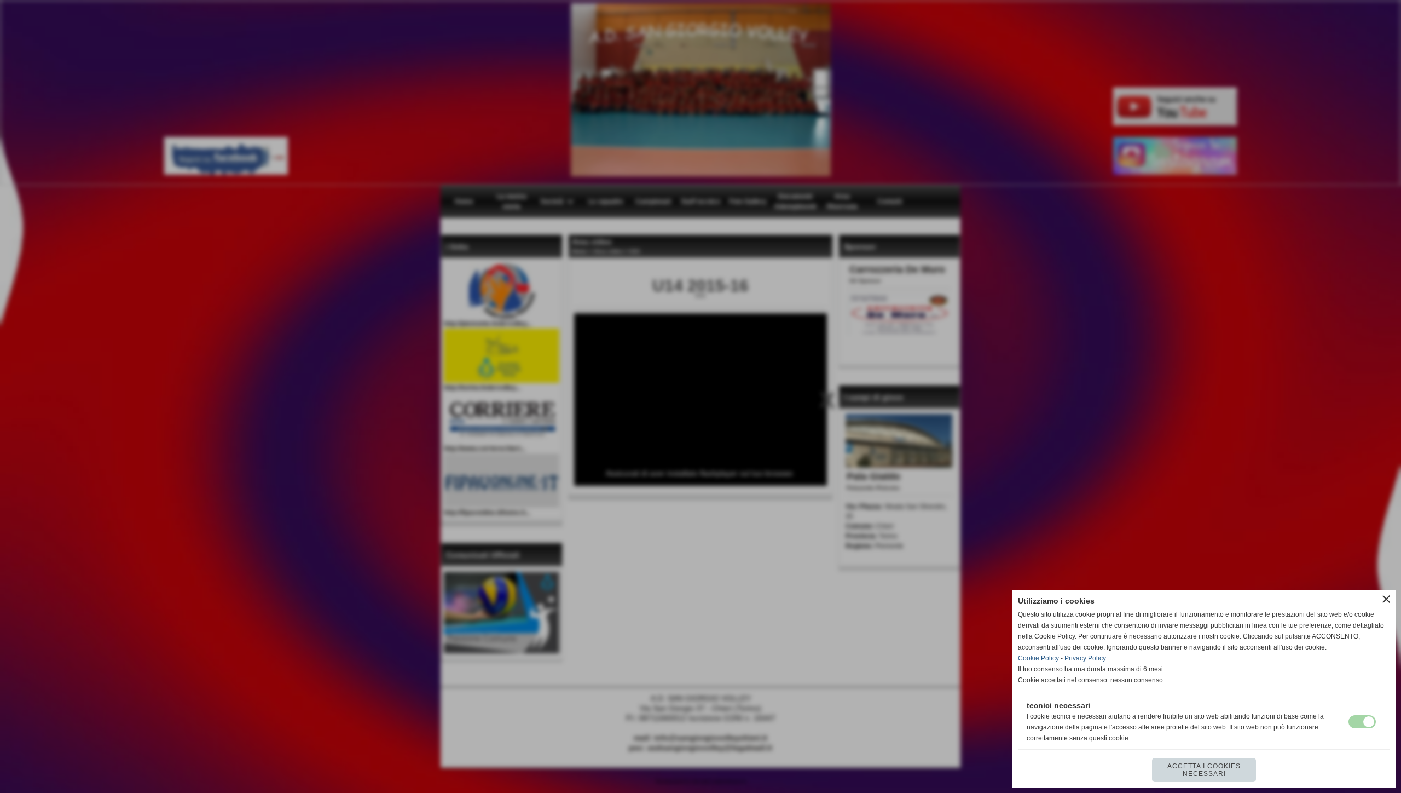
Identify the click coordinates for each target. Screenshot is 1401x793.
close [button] (1386, 599)
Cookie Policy (1038, 658)
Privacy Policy (1085, 658)
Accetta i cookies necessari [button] (1204, 770)
